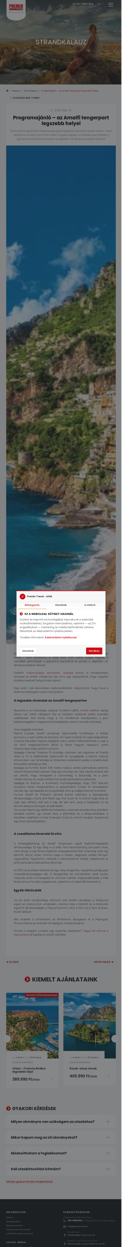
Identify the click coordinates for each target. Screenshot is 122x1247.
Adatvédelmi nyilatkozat (61, 637)
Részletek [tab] (61, 605)
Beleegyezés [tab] (32, 605)
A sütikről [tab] (89, 605)
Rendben (94, 650)
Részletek (28, 650)
